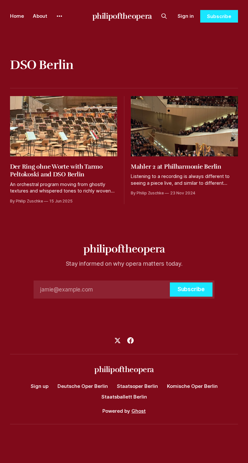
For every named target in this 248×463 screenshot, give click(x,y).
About (40, 16)
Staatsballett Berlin (124, 397)
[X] (117, 340)
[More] (59, 16)
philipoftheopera (122, 16)
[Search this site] (164, 16)
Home (17, 16)
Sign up (39, 386)
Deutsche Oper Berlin (82, 386)
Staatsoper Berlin (137, 386)
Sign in (186, 16)
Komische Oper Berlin (192, 386)
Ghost (138, 411)
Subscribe (219, 16)
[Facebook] (130, 340)
